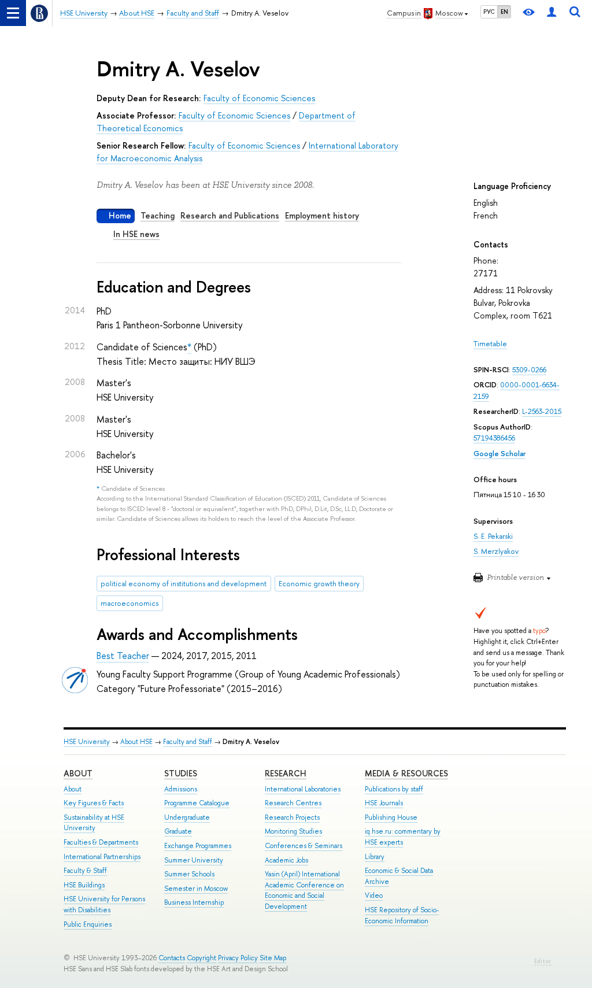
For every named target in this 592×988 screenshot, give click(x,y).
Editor (542, 961)
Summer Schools (189, 874)
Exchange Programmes (197, 845)
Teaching (157, 215)
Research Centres (293, 803)
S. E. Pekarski (493, 536)
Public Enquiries (88, 924)
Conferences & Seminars (303, 845)
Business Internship (194, 902)
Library (374, 856)
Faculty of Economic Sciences (259, 97)
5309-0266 (529, 370)
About (78, 773)
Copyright (201, 958)
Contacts (171, 958)
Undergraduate (187, 817)
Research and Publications (229, 215)
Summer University (193, 860)
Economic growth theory (319, 584)
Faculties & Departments (101, 842)
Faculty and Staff (187, 741)
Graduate (178, 831)
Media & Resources (406, 773)
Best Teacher (123, 655)
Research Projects (292, 817)
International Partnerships (102, 856)
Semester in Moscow (196, 888)
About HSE (136, 741)
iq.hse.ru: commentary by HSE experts (403, 837)
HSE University (87, 741)
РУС (489, 12)
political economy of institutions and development (184, 584)
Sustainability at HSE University (94, 823)
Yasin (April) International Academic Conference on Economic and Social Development (304, 890)
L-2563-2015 (541, 411)
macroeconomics (129, 603)
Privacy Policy (238, 958)
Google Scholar (499, 453)
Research (285, 773)
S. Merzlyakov (496, 551)
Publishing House (391, 817)
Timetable (490, 344)
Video (374, 895)
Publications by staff (394, 789)
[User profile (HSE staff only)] (551, 13)
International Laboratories (303, 789)
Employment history (322, 215)
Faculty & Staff (85, 870)
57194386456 (494, 438)
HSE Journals (384, 803)
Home (120, 215)
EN (504, 12)
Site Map (273, 958)
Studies (180, 773)
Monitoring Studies (293, 831)
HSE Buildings (84, 885)
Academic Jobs (286, 860)
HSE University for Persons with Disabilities (104, 904)
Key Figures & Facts (94, 803)
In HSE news (136, 233)
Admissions (180, 789)
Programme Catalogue (197, 803)
